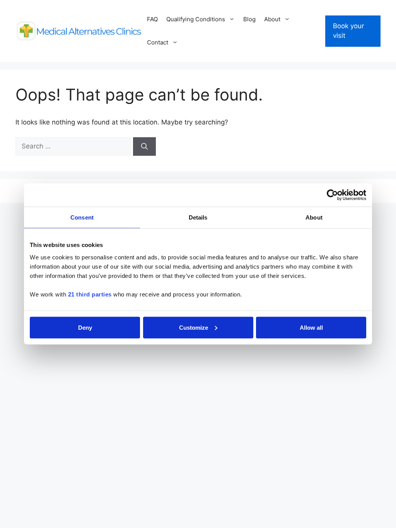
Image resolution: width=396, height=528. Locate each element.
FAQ (152, 19)
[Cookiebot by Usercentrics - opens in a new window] (332, 195)
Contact (157, 42)
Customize (193, 327)
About (272, 19)
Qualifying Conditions (195, 19)
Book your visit (348, 31)
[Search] (144, 146)
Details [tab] (198, 217)
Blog (249, 19)
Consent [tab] (82, 217)
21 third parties (90, 294)
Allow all (311, 327)
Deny (85, 327)
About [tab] (314, 217)
